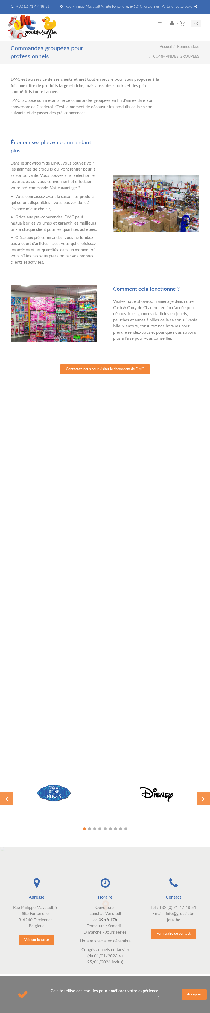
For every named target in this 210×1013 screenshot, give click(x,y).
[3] (94, 828)
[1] (84, 828)
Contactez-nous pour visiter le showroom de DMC (105, 369)
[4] (99, 828)
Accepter (194, 994)
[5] (105, 828)
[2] (89, 828)
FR (195, 23)
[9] (125, 828)
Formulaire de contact (174, 934)
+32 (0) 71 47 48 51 (32, 6)
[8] (120, 828)
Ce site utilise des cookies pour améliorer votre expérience (104, 991)
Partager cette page (177, 6)
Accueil (166, 47)
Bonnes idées (188, 47)
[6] (110, 828)
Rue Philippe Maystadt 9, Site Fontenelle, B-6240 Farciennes (112, 6)
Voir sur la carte (36, 940)
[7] (115, 828)
